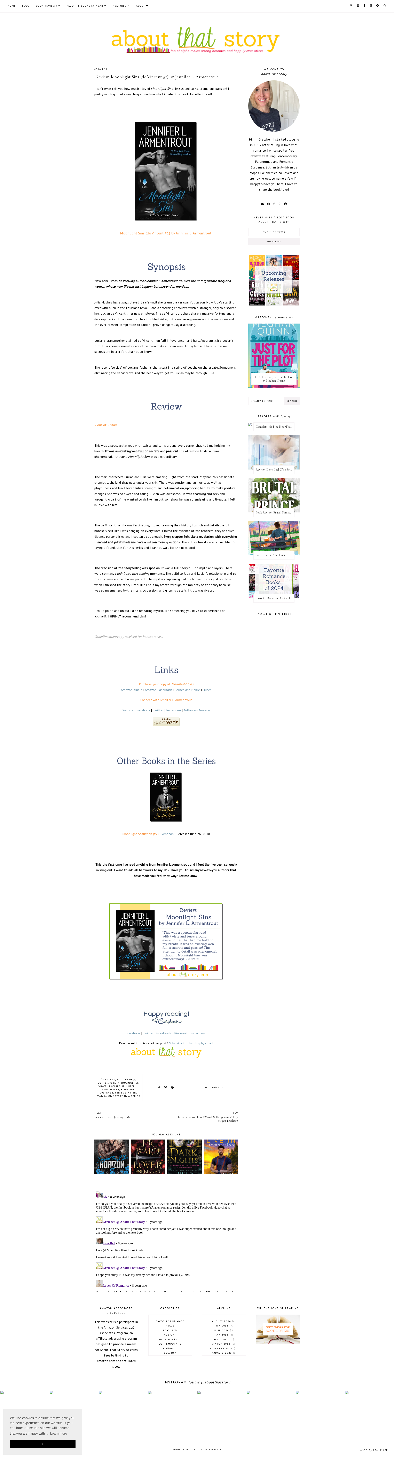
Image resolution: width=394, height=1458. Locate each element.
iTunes (207, 690)
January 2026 (223, 1352)
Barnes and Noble (187, 690)
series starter (125, 1092)
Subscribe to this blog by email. (191, 1043)
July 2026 (223, 1325)
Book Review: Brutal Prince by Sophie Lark (275, 512)
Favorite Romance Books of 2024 (275, 598)
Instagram (173, 710)
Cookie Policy (210, 1449)
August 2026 (223, 1321)
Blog (26, 5)
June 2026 (223, 1330)
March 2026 (223, 1343)
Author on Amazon (196, 710)
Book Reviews (46, 5)
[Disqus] (166, 1241)
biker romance (170, 1339)
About (140, 5)
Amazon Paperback (158, 690)
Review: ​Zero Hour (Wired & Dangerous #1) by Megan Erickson (208, 1116)
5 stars (110, 1079)
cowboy (170, 1352)
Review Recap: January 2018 (112, 1115)
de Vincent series (118, 1084)
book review (126, 1079)
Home (12, 5)
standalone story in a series (118, 1096)
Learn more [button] (58, 1433)
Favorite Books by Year (85, 5)
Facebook (143, 710)
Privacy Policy (184, 1449)
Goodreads (164, 1033)
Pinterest (181, 1033)
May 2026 (223, 1334)
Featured (170, 1330)
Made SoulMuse (374, 1450)
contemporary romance (116, 1082)
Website (128, 710)
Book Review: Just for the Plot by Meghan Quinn (274, 378)
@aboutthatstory (215, 1382)
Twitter (158, 710)
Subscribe (274, 241)
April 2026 (223, 1339)
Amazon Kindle (131, 690)
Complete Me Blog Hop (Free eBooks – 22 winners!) (275, 426)
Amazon (168, 834)
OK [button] (42, 1444)
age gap (170, 1334)
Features (120, 5)
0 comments (214, 1087)
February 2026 (223, 1348)
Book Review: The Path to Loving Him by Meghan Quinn (275, 555)
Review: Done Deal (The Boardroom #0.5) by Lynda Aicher (275, 469)
